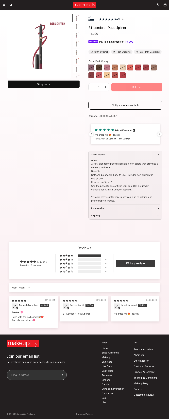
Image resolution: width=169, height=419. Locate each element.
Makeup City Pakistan (24, 414)
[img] (19, 300)
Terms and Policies (84, 414)
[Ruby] (107, 67)
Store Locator (141, 360)
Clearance (107, 393)
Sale (104, 397)
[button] (106, 19)
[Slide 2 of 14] (76, 26)
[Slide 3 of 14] (76, 35)
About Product (98, 154)
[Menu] (4, 5)
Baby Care (107, 370)
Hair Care (107, 366)
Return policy (97, 208)
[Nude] (107, 75)
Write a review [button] (135, 263)
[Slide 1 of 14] (76, 18)
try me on (45, 84)
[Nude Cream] (154, 67)
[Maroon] (115, 75)
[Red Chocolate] (146, 67)
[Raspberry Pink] (123, 75)
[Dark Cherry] (91, 67)
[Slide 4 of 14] (76, 44)
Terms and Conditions (145, 377)
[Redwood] (138, 67)
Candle (105, 384)
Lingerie (106, 379)
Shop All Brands (110, 352)
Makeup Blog (141, 383)
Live (104, 402)
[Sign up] (61, 374)
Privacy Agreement (144, 371)
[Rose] (99, 75)
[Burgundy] (91, 75)
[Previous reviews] (91, 134)
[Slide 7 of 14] (76, 69)
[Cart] (165, 5)
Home (105, 348)
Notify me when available (125, 105)
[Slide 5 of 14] (76, 52)
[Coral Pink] (115, 67)
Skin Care (107, 361)
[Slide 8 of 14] (76, 78)
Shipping (95, 215)
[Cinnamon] (99, 67)
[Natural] (123, 67)
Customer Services (144, 366)
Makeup (106, 357)
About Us (139, 354)
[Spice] (130, 67)
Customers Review (144, 394)
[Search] (11, 5)
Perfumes (107, 375)
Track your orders (143, 349)
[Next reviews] (159, 134)
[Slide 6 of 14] (76, 61)
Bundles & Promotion (113, 388)
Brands (137, 388)
